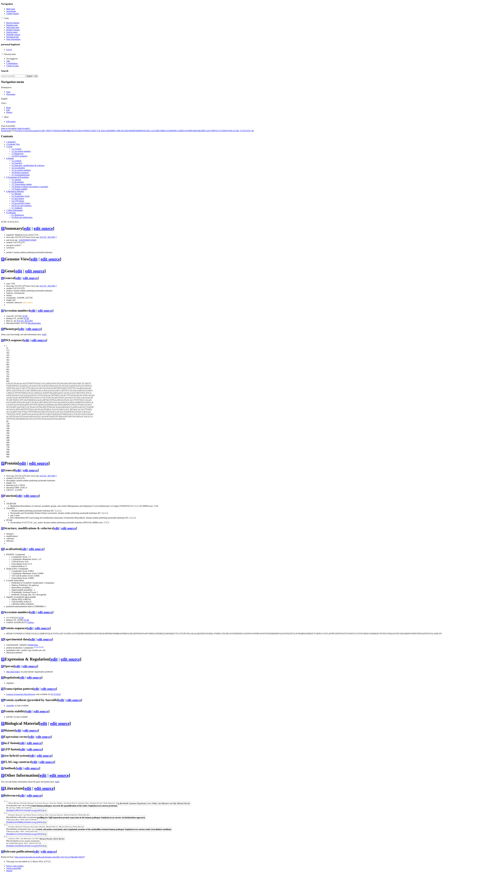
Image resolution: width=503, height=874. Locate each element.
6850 (87, 131)
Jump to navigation (9, 128)
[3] (40, 647)
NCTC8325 (25, 131)
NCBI (25, 316)
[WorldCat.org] (30, 810)
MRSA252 (165, 131)
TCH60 (223, 131)
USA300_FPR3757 (45, 131)
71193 (91, 131)
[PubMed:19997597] (15, 810)
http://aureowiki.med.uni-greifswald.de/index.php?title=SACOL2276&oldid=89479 (49, 857)
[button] (2, 18)
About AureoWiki (13, 868)
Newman (33, 131)
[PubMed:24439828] (15, 846)
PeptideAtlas (33, 645)
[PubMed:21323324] (15, 834)
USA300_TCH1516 (240, 131)
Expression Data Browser (20, 694)
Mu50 (200, 131)
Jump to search (23, 128)
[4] (42, 647)
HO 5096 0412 (119, 131)
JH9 (130, 131)
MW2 (191, 131)
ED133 (105, 131)
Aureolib (10, 705)
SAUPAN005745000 (27, 240)
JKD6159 (144, 131)
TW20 (229, 131)
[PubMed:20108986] (15, 822)
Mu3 (196, 131)
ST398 (211, 131)
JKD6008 (136, 131)
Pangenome (6, 131)
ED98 (110, 131)
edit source (43, 228)
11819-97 (81, 131)
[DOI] (39, 810)
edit (27, 228)
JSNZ (56, 131)
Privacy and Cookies (14, 866)
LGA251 (152, 131)
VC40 (251, 131)
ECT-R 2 (98, 131)
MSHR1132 (175, 131)
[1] (35, 647)
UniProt (30, 622)
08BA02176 (72, 131)
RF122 (206, 131)
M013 (158, 131)
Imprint (9, 871)
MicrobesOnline (34, 323)
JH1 (127, 131)
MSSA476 (184, 131)
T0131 (217, 131)
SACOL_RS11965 (47, 237)
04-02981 (63, 131)
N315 (17, 131)
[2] (37, 647)
